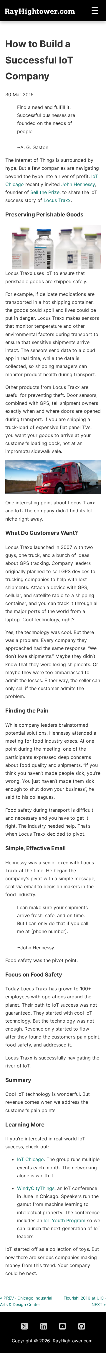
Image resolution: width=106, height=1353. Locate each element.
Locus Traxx (57, 200)
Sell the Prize (44, 192)
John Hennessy (78, 184)
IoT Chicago (30, 1159)
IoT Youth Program (64, 1220)
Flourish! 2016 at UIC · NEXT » (85, 1301)
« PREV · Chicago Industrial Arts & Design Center (26, 1301)
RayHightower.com (72, 1341)
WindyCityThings (35, 1188)
